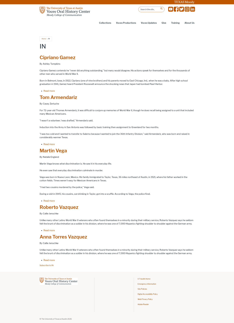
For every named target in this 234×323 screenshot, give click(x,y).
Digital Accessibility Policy (148, 294)
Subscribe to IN (47, 265)
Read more (49, 91)
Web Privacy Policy (145, 299)
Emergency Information (147, 284)
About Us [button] (189, 23)
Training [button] (175, 23)
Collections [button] (105, 23)
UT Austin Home (144, 279)
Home (44, 39)
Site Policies (142, 289)
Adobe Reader (143, 304)
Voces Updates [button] (149, 23)
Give (164, 23)
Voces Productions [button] (126, 23)
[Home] (65, 11)
